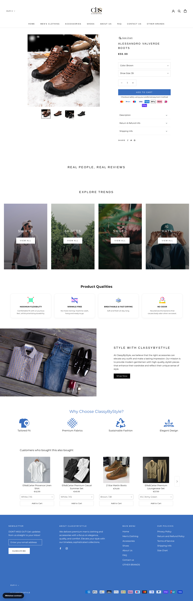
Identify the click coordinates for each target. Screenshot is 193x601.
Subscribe (19, 551)
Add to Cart (37, 503)
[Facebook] (128, 140)
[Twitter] (131, 140)
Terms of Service (165, 541)
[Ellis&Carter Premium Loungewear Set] (156, 470)
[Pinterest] (134, 140)
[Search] (179, 11)
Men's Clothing (50, 24)
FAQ (119, 24)
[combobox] (37, 496)
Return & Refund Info (129, 123)
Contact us (134, 24)
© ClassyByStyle (20, 593)
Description (125, 115)
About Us (106, 24)
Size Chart (162, 550)
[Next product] (177, 481)
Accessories (73, 24)
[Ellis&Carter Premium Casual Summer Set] (77, 470)
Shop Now (121, 376)
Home (31, 24)
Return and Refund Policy (170, 536)
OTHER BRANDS (156, 24)
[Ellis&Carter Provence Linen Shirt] (37, 470)
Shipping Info (126, 131)
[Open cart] (185, 10)
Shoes (91, 24)
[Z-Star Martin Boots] (116, 470)
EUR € (10, 11)
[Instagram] (67, 548)
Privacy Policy (164, 531)
